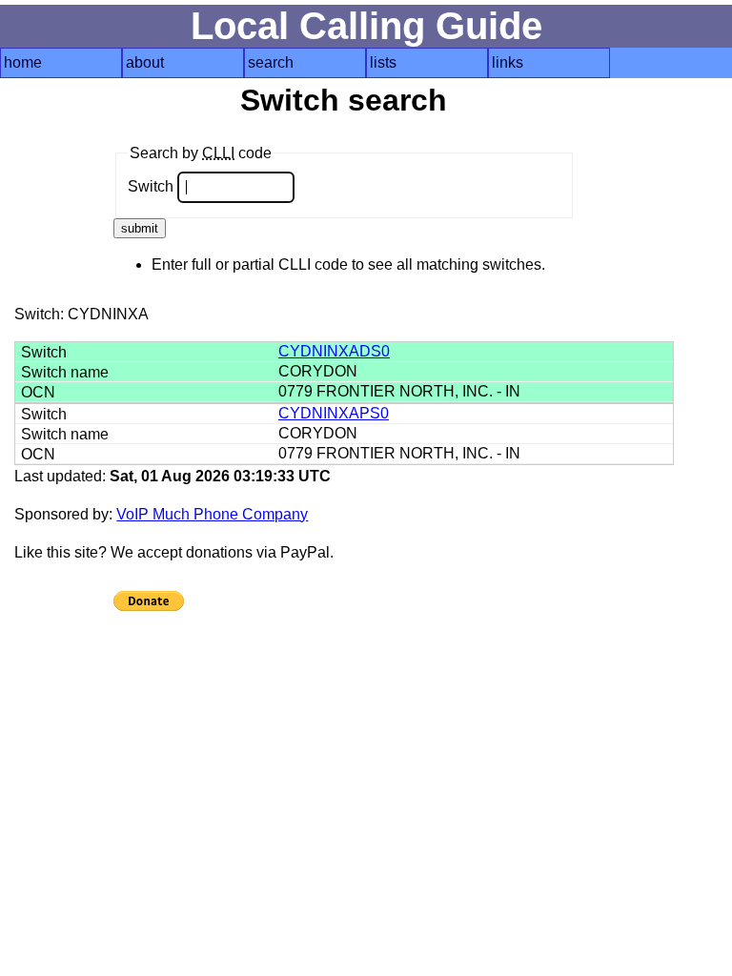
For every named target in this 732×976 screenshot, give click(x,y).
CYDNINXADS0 (334, 351)
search (271, 62)
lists (383, 62)
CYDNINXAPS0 (333, 413)
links (507, 62)
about (145, 62)
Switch (152, 186)
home (23, 62)
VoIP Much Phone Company (212, 514)
